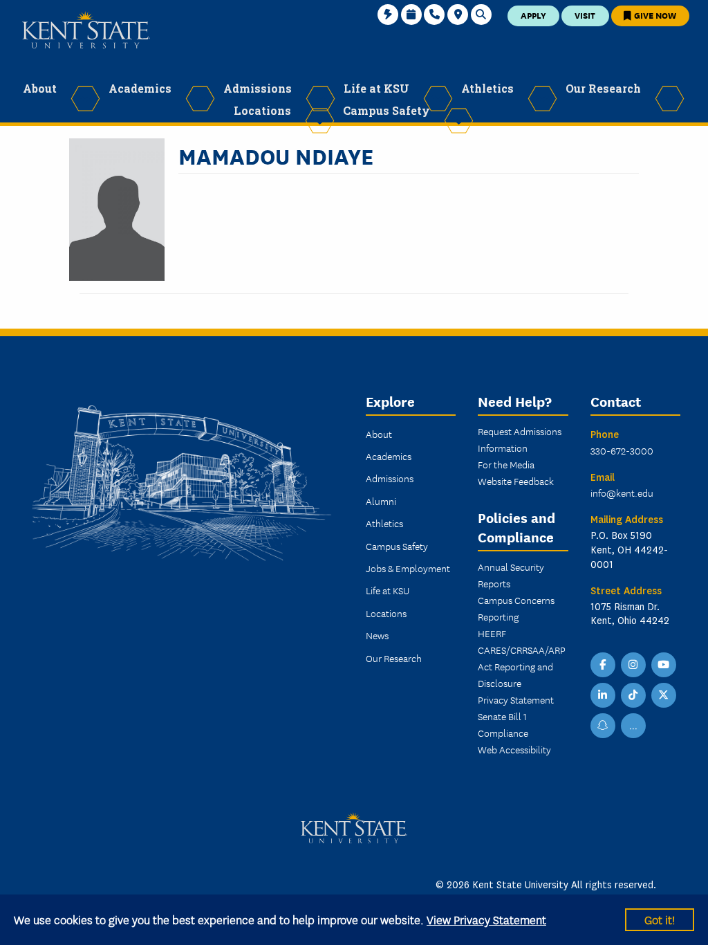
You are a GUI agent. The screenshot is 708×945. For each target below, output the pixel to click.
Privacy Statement (516, 699)
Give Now (654, 15)
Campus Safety (397, 545)
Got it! (659, 919)
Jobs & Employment (408, 568)
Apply (533, 15)
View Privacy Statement (486, 919)
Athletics (384, 523)
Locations (386, 613)
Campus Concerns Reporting (516, 608)
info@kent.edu (621, 492)
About (379, 433)
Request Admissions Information (519, 439)
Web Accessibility (514, 749)
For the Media (506, 464)
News (377, 635)
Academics (388, 456)
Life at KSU (387, 590)
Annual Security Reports (511, 575)
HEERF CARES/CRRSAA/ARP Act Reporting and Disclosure (522, 657)
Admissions (389, 478)
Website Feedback (516, 480)
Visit (585, 15)
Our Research (394, 658)
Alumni (381, 500)
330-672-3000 (621, 450)
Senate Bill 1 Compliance (503, 724)
